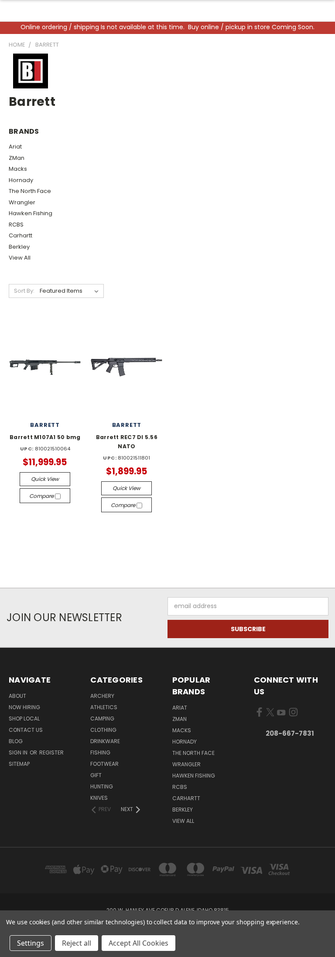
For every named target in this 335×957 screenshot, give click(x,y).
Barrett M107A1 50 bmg (45, 437)
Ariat (15, 146)
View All (20, 258)
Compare (42, 496)
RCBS (16, 224)
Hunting (101, 786)
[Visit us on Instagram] (293, 714)
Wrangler (22, 202)
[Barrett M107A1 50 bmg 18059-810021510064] (45, 367)
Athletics (103, 707)
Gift (96, 775)
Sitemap (19, 764)
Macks (18, 169)
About (17, 696)
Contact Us (26, 730)
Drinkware (105, 741)
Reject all (76, 943)
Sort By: (24, 291)
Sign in (19, 752)
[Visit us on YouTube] (281, 714)
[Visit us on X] (270, 714)
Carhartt (20, 235)
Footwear (104, 764)
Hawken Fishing (30, 213)
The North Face (30, 191)
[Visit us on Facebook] (259, 714)
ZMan (16, 158)
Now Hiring (24, 707)
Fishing (100, 752)
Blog (16, 741)
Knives (99, 797)
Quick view (45, 479)
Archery (102, 696)
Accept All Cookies (138, 943)
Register (51, 752)
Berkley (19, 247)
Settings (30, 943)
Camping (102, 718)
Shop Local (24, 718)
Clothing (103, 730)
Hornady (21, 180)
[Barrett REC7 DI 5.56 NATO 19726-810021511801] (126, 367)
